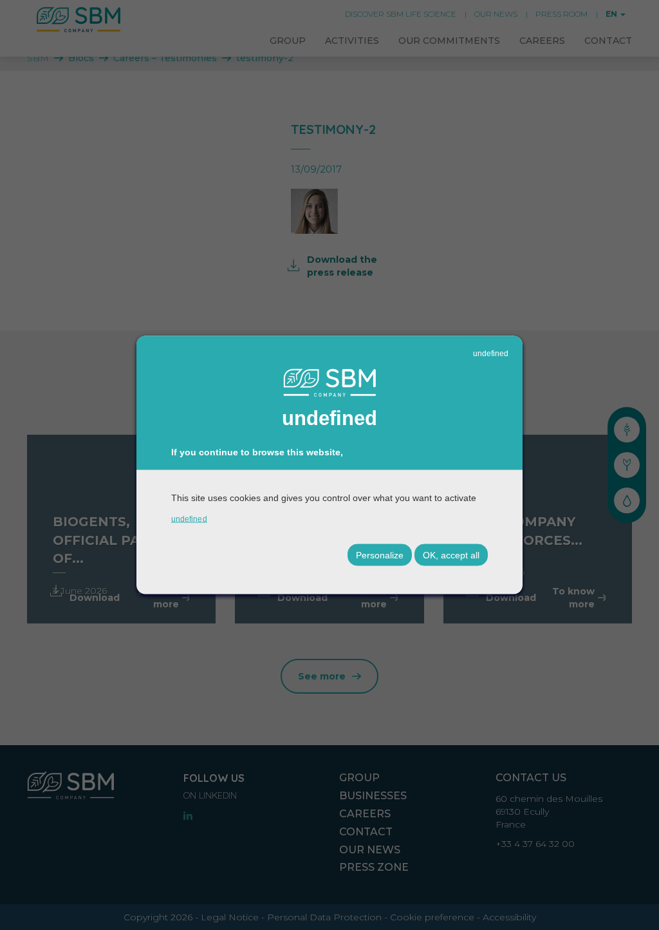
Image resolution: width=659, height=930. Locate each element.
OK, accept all (451, 554)
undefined (490, 353)
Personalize (380, 554)
